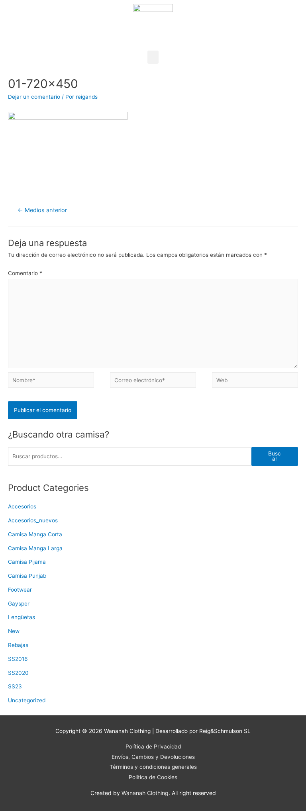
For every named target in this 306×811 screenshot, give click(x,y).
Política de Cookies (153, 777)
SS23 (15, 686)
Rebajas (18, 645)
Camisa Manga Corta (35, 534)
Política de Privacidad (153, 746)
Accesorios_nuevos (33, 520)
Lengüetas (21, 617)
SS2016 (18, 659)
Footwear (20, 589)
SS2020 (18, 673)
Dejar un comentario (34, 97)
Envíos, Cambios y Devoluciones (153, 757)
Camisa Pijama (27, 562)
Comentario (25, 273)
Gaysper (18, 603)
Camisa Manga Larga (35, 548)
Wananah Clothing (145, 793)
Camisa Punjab (27, 576)
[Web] (255, 381)
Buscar (274, 456)
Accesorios (22, 506)
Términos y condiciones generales (153, 767)
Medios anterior (42, 210)
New (14, 631)
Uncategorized (26, 700)
